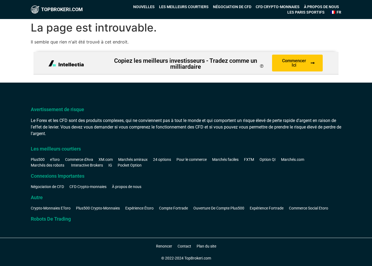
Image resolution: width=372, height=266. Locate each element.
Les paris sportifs (306, 12)
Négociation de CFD (232, 7)
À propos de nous (321, 7)
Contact (184, 246)
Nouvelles (144, 7)
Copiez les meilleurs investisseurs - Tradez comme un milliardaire (185, 63)
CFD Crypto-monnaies (278, 7)
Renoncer (164, 246)
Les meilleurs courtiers (184, 7)
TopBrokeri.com (62, 9)
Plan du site (206, 246)
